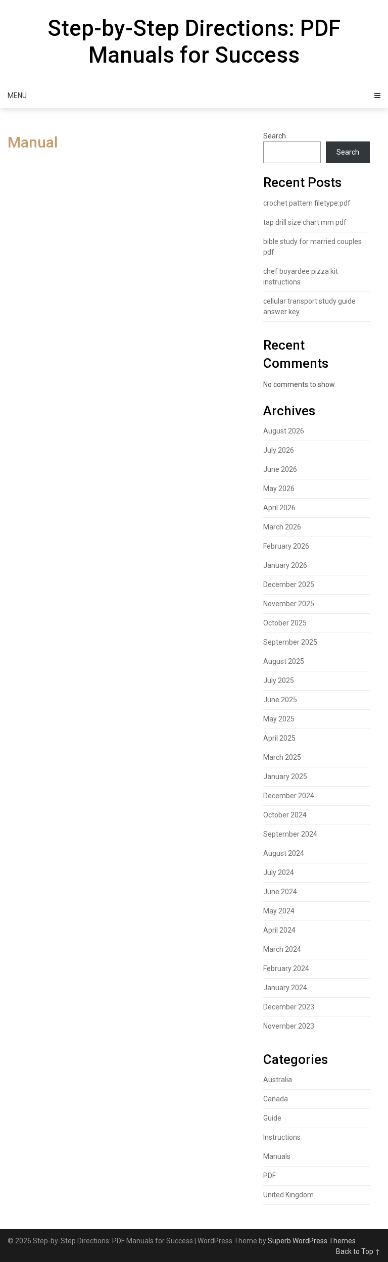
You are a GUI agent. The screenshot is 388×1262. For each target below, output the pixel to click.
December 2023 (288, 1007)
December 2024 (288, 796)
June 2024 (280, 892)
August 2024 (283, 853)
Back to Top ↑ (358, 1251)
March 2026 (282, 527)
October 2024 (285, 815)
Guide (272, 1118)
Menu (17, 95)
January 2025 (285, 776)
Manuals (276, 1156)
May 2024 (279, 911)
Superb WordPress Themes (312, 1241)
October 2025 (285, 623)
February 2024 (286, 968)
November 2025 (288, 604)
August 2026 (283, 431)
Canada (275, 1099)
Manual (33, 142)
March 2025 (282, 757)
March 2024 (282, 949)
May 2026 (279, 488)
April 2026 (279, 508)
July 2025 (278, 680)
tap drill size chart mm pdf (305, 222)
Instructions (282, 1137)
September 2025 (290, 642)
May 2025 (279, 719)
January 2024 (285, 988)
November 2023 (288, 1026)
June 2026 (280, 469)
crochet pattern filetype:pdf (307, 203)
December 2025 (288, 584)
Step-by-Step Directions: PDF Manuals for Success (194, 41)
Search (274, 136)
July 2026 (278, 450)
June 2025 (280, 700)
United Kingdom (288, 1195)
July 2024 (278, 872)
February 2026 (286, 546)
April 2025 (279, 738)
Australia (277, 1080)
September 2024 (290, 834)
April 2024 (279, 930)
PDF (269, 1176)
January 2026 (285, 565)
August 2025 (283, 661)
